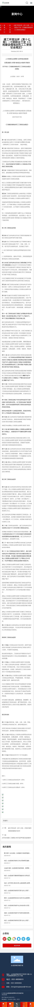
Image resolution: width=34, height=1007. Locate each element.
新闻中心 (17, 14)
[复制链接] (28, 939)
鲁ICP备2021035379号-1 (8, 997)
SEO (18, 999)
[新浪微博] (4, 939)
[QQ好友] (19, 939)
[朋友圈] (14, 939)
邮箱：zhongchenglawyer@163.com (18, 987)
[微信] (9, 939)
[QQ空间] (23, 939)
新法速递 (10, 28)
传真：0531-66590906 (14, 983)
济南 (14, 999)
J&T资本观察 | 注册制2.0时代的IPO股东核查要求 (16, 838)
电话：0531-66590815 (14, 979)
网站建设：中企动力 (7, 999)
